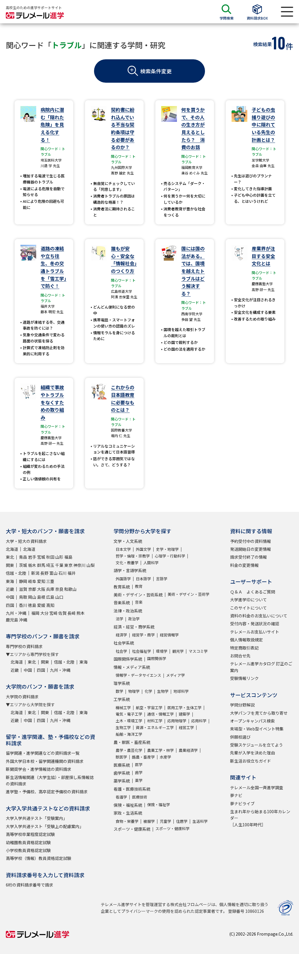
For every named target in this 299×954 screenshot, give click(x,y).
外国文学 (143, 549)
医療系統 (122, 765)
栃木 (32, 565)
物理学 (134, 691)
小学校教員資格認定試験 (28, 850)
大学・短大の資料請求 (26, 541)
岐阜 (32, 581)
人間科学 (151, 562)
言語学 (161, 578)
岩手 (32, 557)
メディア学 (175, 675)
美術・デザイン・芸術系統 (138, 595)
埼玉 (50, 565)
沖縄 (23, 620)
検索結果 (262, 44)
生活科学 (200, 821)
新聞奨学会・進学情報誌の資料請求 (38, 769)
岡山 (32, 597)
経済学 (121, 635)
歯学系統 (122, 773)
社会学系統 (124, 643)
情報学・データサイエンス (138, 675)
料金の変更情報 (244, 565)
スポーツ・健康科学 (172, 828)
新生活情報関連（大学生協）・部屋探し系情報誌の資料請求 (50, 780)
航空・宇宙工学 (149, 707)
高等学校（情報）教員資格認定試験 (38, 858)
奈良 (59, 589)
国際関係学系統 (128, 659)
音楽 (138, 602)
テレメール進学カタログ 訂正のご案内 (261, 667)
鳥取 (23, 597)
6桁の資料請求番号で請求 (29, 885)
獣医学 (121, 757)
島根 (41, 597)
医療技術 (139, 797)
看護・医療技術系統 (132, 789)
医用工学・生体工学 (184, 707)
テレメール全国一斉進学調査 (256, 787)
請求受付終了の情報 (248, 557)
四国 (10, 605)
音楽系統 (122, 602)
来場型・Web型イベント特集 (257, 729)
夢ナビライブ (242, 803)
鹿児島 (12, 620)
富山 (53, 573)
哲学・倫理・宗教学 (133, 556)
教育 (138, 586)
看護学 (121, 797)
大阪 (41, 589)
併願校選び (240, 737)
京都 (32, 589)
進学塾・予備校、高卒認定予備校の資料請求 (47, 791)
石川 (62, 573)
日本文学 (123, 549)
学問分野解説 (242, 705)
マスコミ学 (198, 651)
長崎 (71, 613)
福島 (68, 557)
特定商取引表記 (244, 648)
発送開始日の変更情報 (250, 549)
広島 (50, 597)
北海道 (12, 549)
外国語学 (123, 578)
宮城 (41, 557)
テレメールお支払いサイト (254, 632)
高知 (50, 605)
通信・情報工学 (160, 714)
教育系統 (122, 587)
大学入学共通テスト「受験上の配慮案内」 (45, 826)
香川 (23, 605)
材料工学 (154, 720)
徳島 (32, 605)
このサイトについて (248, 608)
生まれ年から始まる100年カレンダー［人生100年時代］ (260, 817)
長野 (44, 573)
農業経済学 (188, 750)
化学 (148, 691)
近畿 (10, 589)
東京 (68, 565)
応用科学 (198, 720)
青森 (23, 557)
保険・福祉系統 (128, 805)
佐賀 (62, 613)
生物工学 (123, 727)
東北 (10, 557)
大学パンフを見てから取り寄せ (259, 713)
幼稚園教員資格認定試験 (28, 842)
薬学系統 (122, 781)
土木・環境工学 (129, 720)
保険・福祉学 (158, 804)
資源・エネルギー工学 (155, 727)
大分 (44, 613)
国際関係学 (156, 658)
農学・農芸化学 (129, 750)
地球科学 (181, 691)
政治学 (134, 618)
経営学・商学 (143, 635)
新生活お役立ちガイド (250, 761)
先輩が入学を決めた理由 (252, 753)
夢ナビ (236, 795)
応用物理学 (176, 720)
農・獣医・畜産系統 (132, 742)
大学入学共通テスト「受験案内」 (36, 818)
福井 (71, 573)
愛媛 (41, 605)
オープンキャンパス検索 (252, 721)
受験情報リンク (244, 678)
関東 (10, 565)
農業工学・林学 (160, 750)
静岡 (23, 581)
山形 (59, 557)
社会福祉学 (141, 651)
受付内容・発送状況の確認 (254, 623)
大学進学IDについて (248, 599)
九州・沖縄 (16, 613)
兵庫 (50, 589)
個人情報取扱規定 (246, 640)
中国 (10, 597)
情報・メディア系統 (132, 667)
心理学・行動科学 (170, 556)
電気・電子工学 (129, 714)
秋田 (50, 557)
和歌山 (70, 589)
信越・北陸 (16, 573)
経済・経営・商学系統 (134, 627)
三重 (50, 581)
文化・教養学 (127, 562)
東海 (10, 581)
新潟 (35, 573)
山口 (59, 597)
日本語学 (143, 578)
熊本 (81, 613)
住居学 (181, 821)
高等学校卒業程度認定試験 (30, 834)
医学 (138, 764)
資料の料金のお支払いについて (258, 616)
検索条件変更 (156, 71)
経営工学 (186, 727)
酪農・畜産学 (143, 757)
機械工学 (123, 707)
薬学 (138, 780)
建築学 (184, 714)
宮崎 (53, 613)
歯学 (138, 772)
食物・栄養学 (127, 821)
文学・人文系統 (128, 541)
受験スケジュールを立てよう (256, 745)
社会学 (121, 651)
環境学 (161, 651)
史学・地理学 (167, 549)
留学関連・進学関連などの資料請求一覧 (42, 753)
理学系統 (122, 683)
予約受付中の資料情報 (250, 541)
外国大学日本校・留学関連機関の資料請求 (45, 761)
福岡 (35, 613)
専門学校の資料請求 (24, 646)
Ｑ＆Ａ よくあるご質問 (252, 592)
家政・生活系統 (128, 813)
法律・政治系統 (128, 611)
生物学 (162, 691)
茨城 (23, 565)
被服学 (149, 821)
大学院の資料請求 (22, 697)
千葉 (59, 565)
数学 (119, 691)
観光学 (178, 651)
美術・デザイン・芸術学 (188, 594)
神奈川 (79, 565)
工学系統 (122, 699)
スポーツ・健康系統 (132, 829)
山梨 (90, 565)
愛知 (41, 581)
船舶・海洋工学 (129, 734)
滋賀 (23, 589)
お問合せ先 (240, 656)
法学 (119, 618)
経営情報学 (169, 635)
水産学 (165, 757)
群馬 (41, 565)
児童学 (165, 821)
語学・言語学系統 (130, 570)
